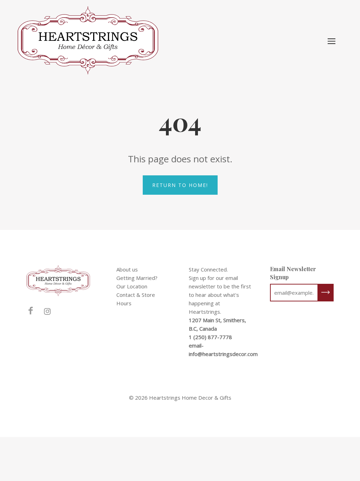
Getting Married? (137, 277)
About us (127, 269)
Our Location (131, 286)
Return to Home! (180, 185)
